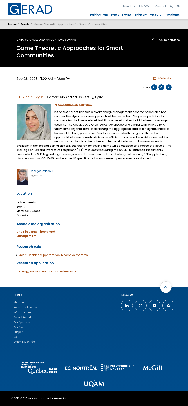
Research (156, 14)
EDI (15, 337)
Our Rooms (20, 327)
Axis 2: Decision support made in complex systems (53, 255)
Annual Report (22, 317)
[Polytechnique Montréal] (117, 368)
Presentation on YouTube (73, 105)
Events (127, 14)
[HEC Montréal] (79, 368)
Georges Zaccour (41, 171)
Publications (99, 14)
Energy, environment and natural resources (48, 271)
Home (12, 24)
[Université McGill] (152, 368)
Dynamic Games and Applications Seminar (46, 40)
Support (19, 332)
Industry (141, 14)
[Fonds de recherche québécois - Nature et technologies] (39, 368)
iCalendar (165, 78)
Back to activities (168, 40)
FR (178, 6)
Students (173, 14)
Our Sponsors (22, 322)
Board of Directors (25, 307)
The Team (20, 302)
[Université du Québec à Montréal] (94, 384)
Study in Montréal (24, 342)
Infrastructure (22, 312)
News (115, 14)
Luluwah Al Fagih (30, 97)
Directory (129, 6)
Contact (160, 6)
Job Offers (145, 6)
